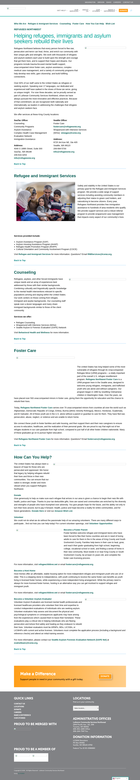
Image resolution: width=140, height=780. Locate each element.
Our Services (74, 10)
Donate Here (38, 511)
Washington (90, 2)
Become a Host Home (24, 570)
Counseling (65, 23)
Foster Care (78, 23)
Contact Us (128, 2)
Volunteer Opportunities (100, 523)
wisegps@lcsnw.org (71, 133)
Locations (19, 707)
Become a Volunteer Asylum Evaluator (33, 599)
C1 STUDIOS (21, 773)
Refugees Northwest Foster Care (102, 379)
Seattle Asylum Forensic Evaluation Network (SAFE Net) (79, 640)
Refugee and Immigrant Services (35, 254)
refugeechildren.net (47, 564)
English (117, 778)
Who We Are (20, 23)
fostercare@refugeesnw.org (67, 126)
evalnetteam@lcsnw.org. (26, 643)
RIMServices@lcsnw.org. (100, 254)
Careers (117, 2)
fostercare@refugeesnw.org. (80, 592)
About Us (85, 10)
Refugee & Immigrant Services (43, 23)
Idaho (108, 2)
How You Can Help (96, 23)
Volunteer (18, 517)
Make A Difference (109, 10)
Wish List (110, 23)
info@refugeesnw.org (24, 158)
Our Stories (96, 10)
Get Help (61, 10)
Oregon (101, 2)
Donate (123, 10)
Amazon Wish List (63, 511)
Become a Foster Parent (75, 530)
